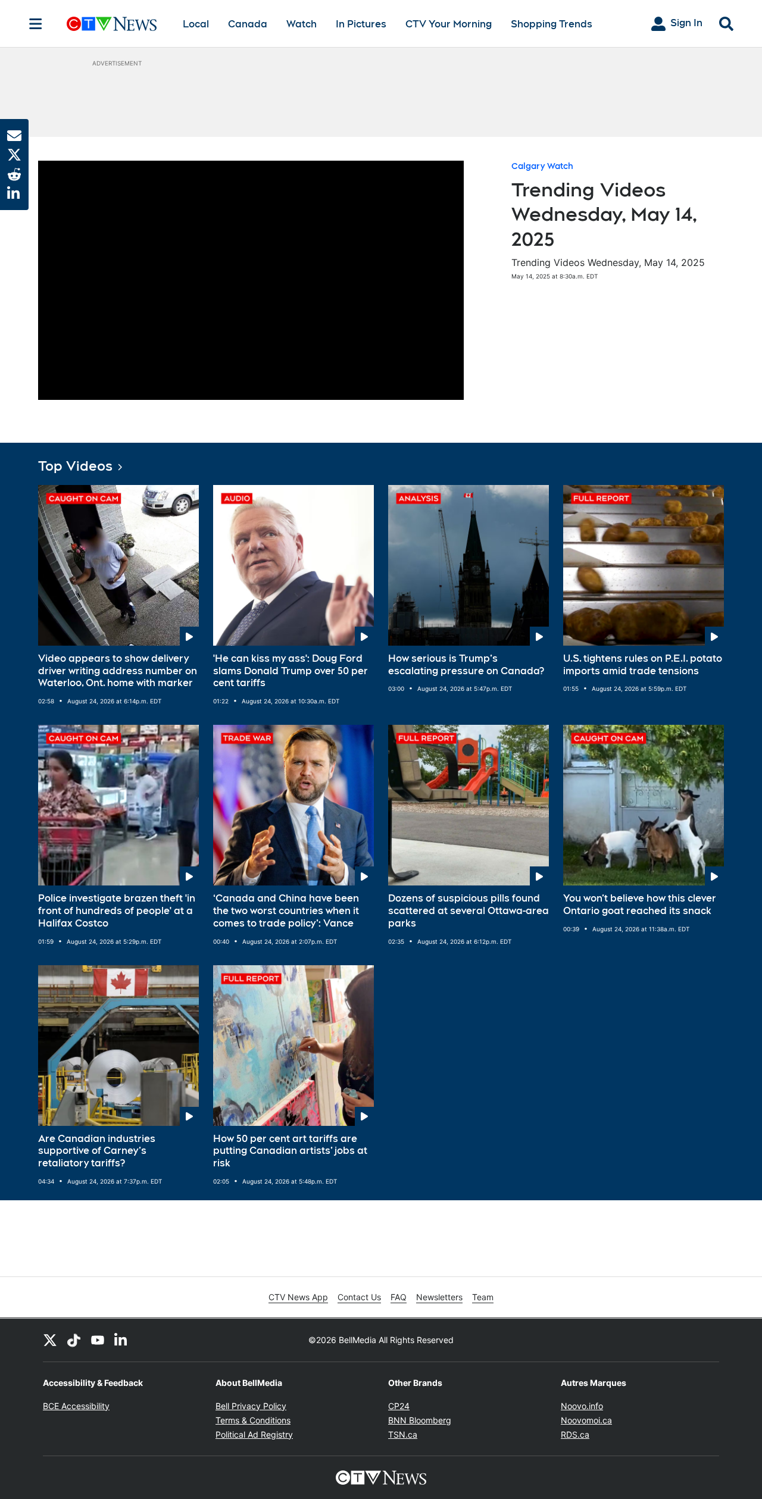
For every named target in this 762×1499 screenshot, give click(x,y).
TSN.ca (402, 1434)
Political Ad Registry (254, 1434)
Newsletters (439, 1297)
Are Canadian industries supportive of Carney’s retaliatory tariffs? (96, 1151)
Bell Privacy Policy (251, 1406)
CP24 (399, 1406)
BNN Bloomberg (419, 1420)
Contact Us (359, 1297)
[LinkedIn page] (121, 1340)
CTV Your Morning (448, 24)
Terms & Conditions (253, 1420)
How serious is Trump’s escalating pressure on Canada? (466, 665)
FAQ (399, 1297)
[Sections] (36, 24)
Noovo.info (582, 1406)
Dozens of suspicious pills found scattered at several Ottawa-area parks (468, 911)
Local (196, 24)
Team (483, 1297)
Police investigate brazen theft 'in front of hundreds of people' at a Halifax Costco (116, 911)
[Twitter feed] (50, 1340)
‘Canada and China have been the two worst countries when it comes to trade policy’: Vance (286, 911)
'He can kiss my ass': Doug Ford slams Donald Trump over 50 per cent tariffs (290, 671)
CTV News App (298, 1297)
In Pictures (361, 24)
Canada (247, 24)
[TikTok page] (74, 1340)
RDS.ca (575, 1434)
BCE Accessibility (76, 1406)
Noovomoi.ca (586, 1420)
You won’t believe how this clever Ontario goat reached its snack (639, 904)
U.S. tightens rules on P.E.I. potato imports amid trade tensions (642, 665)
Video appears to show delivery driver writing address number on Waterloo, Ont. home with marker (117, 671)
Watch (301, 24)
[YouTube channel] (97, 1340)
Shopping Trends (551, 24)
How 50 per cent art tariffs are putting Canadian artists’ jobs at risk (290, 1151)
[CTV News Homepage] (112, 24)
